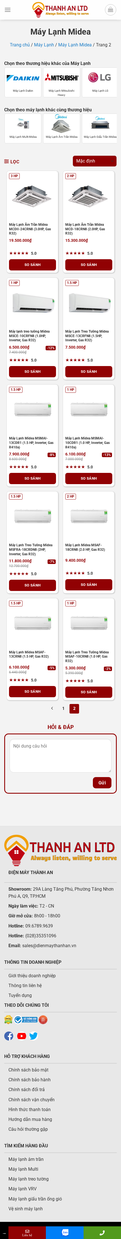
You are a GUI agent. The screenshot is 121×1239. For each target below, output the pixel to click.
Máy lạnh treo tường (28, 1179)
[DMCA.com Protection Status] (8, 1019)
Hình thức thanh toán (29, 1109)
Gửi (102, 783)
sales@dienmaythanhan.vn (49, 945)
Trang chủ (20, 45)
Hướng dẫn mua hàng (30, 1119)
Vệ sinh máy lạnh (25, 1208)
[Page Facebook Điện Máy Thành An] (10, 1035)
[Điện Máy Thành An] (60, 10)
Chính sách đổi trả (26, 1089)
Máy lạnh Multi (23, 1169)
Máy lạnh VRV (22, 1188)
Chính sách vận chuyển (31, 1099)
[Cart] (110, 9)
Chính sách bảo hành (29, 1079)
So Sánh (32, 265)
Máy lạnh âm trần (26, 1159)
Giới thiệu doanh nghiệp (32, 975)
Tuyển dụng (20, 995)
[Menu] (7, 10)
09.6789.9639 (38, 926)
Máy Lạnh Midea (75, 45)
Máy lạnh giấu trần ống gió (35, 1199)
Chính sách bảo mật (28, 1070)
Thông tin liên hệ (25, 985)
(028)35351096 (40, 935)
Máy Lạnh (44, 45)
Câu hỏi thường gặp (28, 1129)
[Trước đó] (52, 709)
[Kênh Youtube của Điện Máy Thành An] (23, 1035)
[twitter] (35, 1035)
